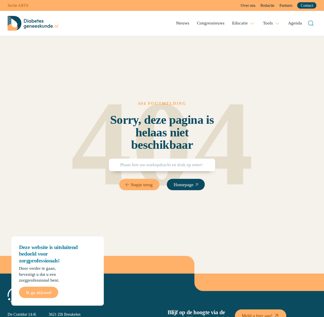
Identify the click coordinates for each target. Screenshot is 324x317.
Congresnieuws (211, 23)
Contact (307, 5)
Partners (285, 5)
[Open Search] (310, 23)
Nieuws (182, 23)
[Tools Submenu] (277, 23)
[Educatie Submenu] (252, 23)
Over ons (248, 5)
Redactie (267, 5)
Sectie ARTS (18, 5)
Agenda (295, 23)
